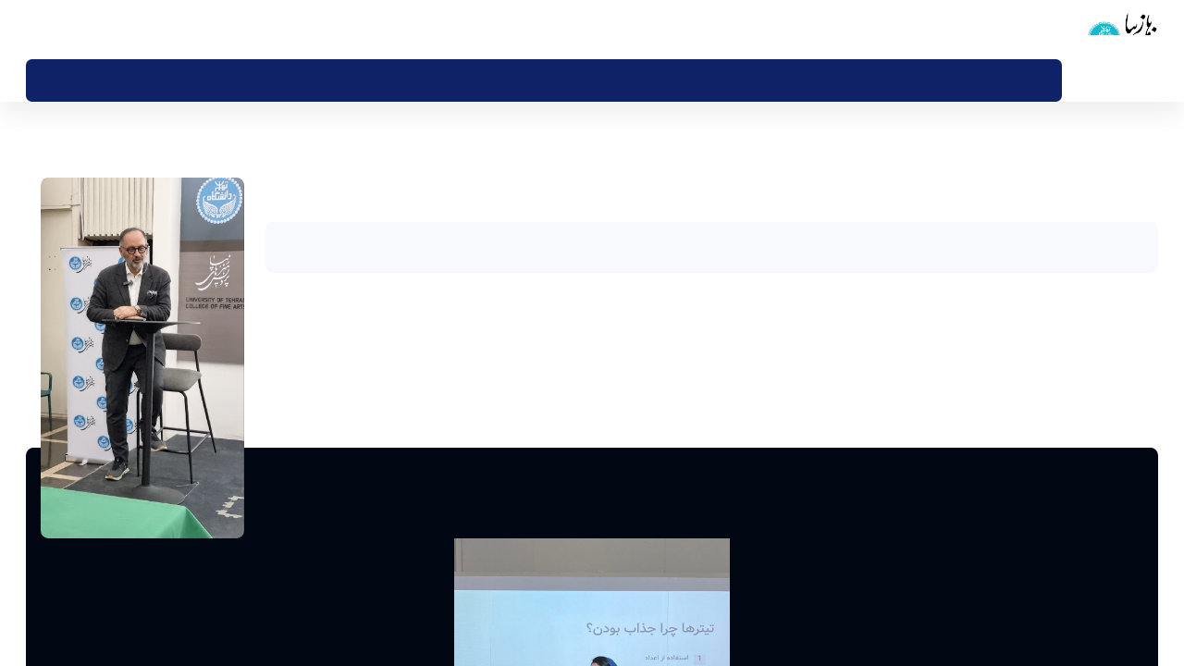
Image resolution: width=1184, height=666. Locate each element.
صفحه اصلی (1130, 154)
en (61, 28)
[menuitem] (994, 80)
